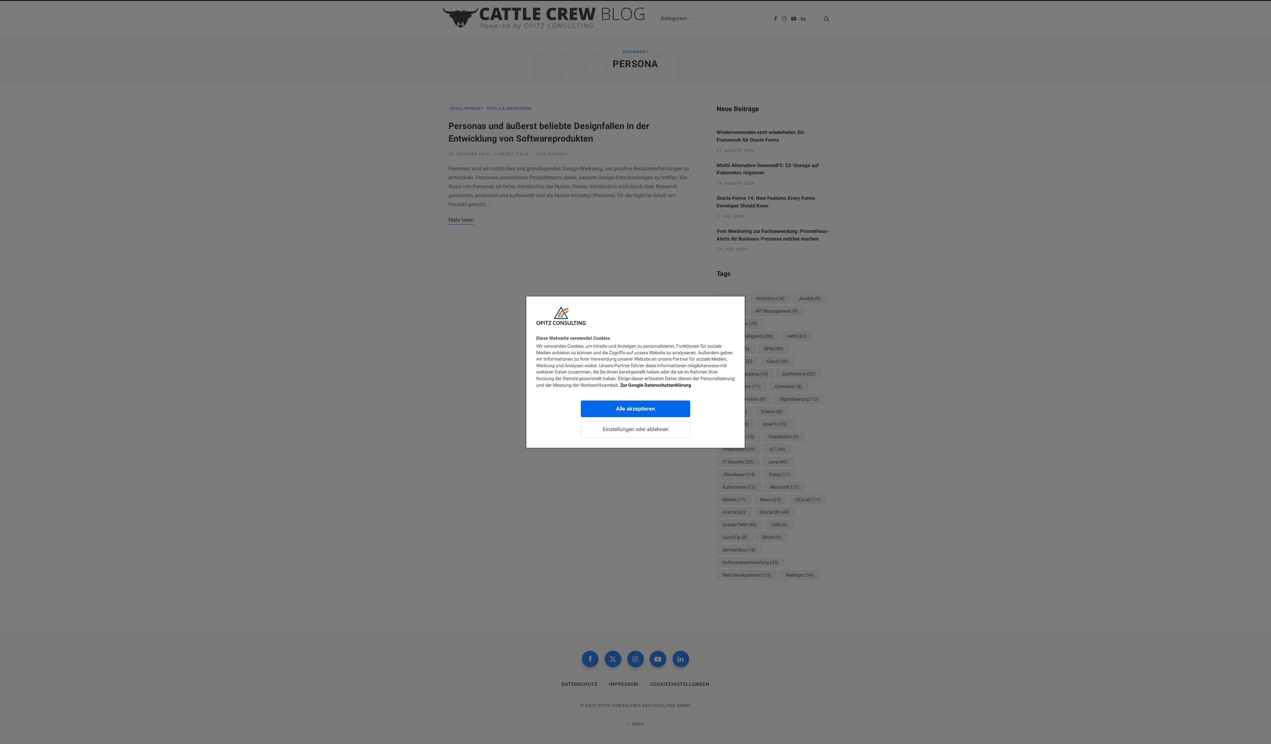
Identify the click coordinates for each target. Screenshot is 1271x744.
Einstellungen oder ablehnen (636, 429)
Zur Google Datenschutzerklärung (655, 384)
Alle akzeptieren (635, 409)
